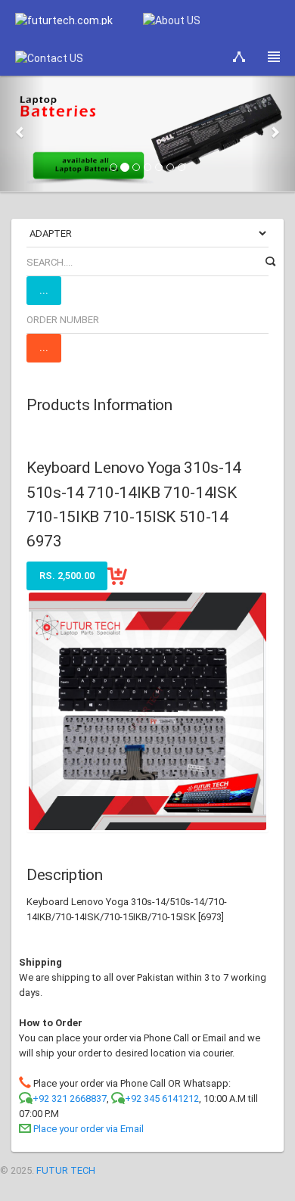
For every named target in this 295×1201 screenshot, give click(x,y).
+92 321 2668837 (70, 1098)
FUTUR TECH (65, 1170)
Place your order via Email (88, 1128)
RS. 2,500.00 (67, 575)
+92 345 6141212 (162, 1098)
